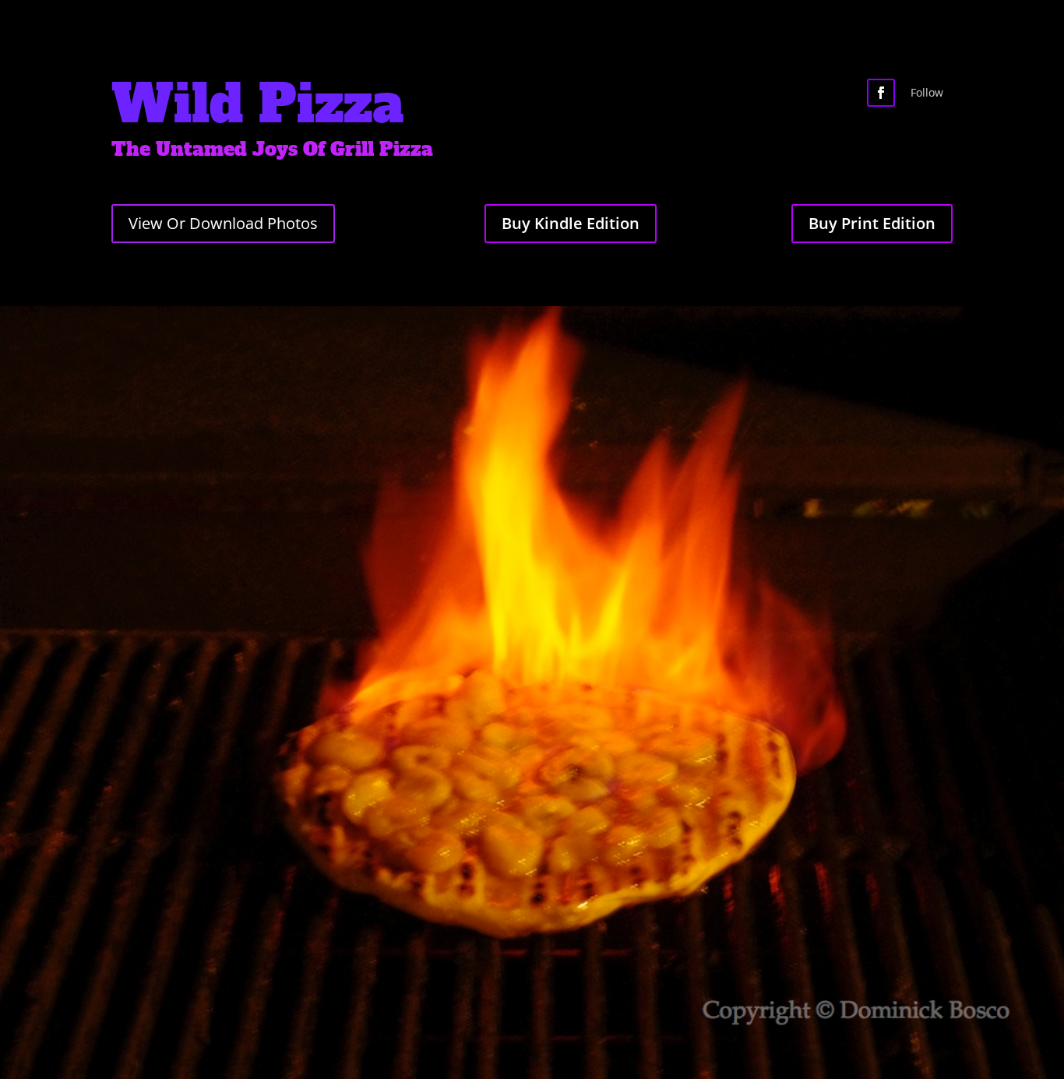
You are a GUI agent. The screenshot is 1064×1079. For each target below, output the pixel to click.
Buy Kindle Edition (570, 223)
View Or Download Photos (223, 223)
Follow (927, 92)
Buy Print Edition (872, 223)
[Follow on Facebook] (881, 93)
